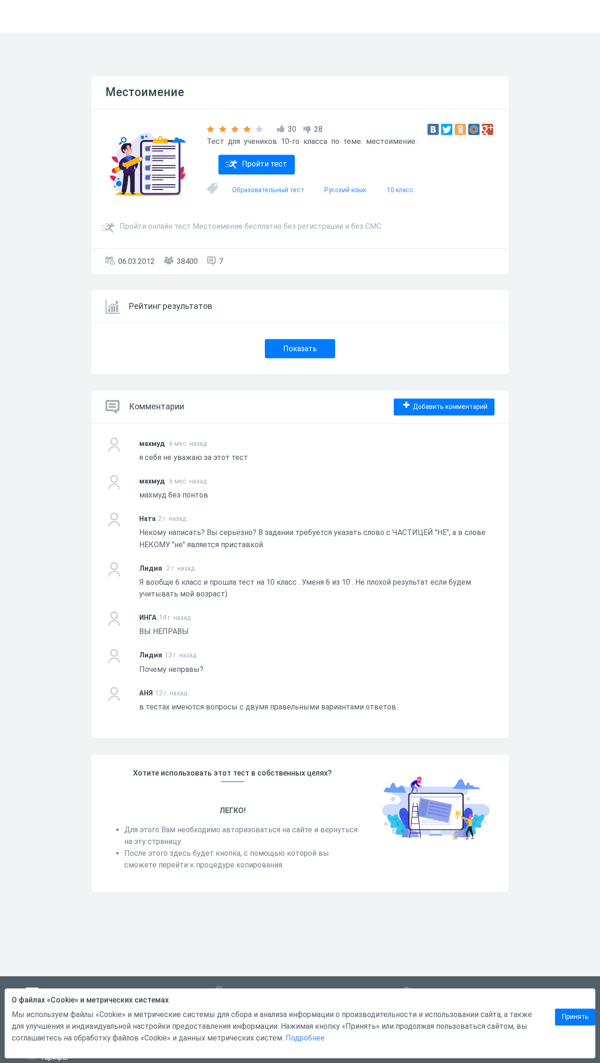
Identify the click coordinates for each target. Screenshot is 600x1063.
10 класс (400, 190)
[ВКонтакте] (433, 129)
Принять (575, 1016)
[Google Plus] (487, 129)
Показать (300, 348)
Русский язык (345, 190)
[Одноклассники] (460, 129)
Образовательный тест (268, 190)
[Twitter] (446, 129)
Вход (580, 16)
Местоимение (144, 92)
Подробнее (305, 1037)
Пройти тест (264, 163)
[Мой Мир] (474, 129)
